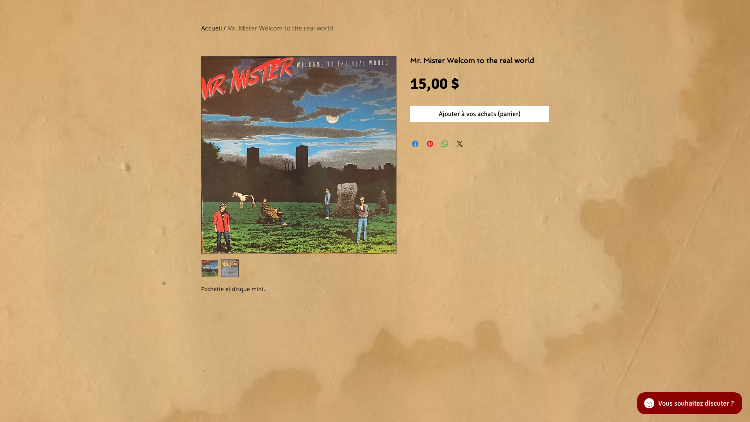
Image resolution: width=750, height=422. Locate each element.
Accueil (211, 28)
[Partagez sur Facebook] (415, 143)
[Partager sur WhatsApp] (445, 143)
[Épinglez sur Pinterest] (430, 143)
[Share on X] (459, 143)
